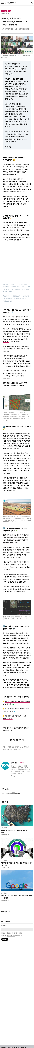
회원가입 (9, 529)
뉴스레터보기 (24, 529)
